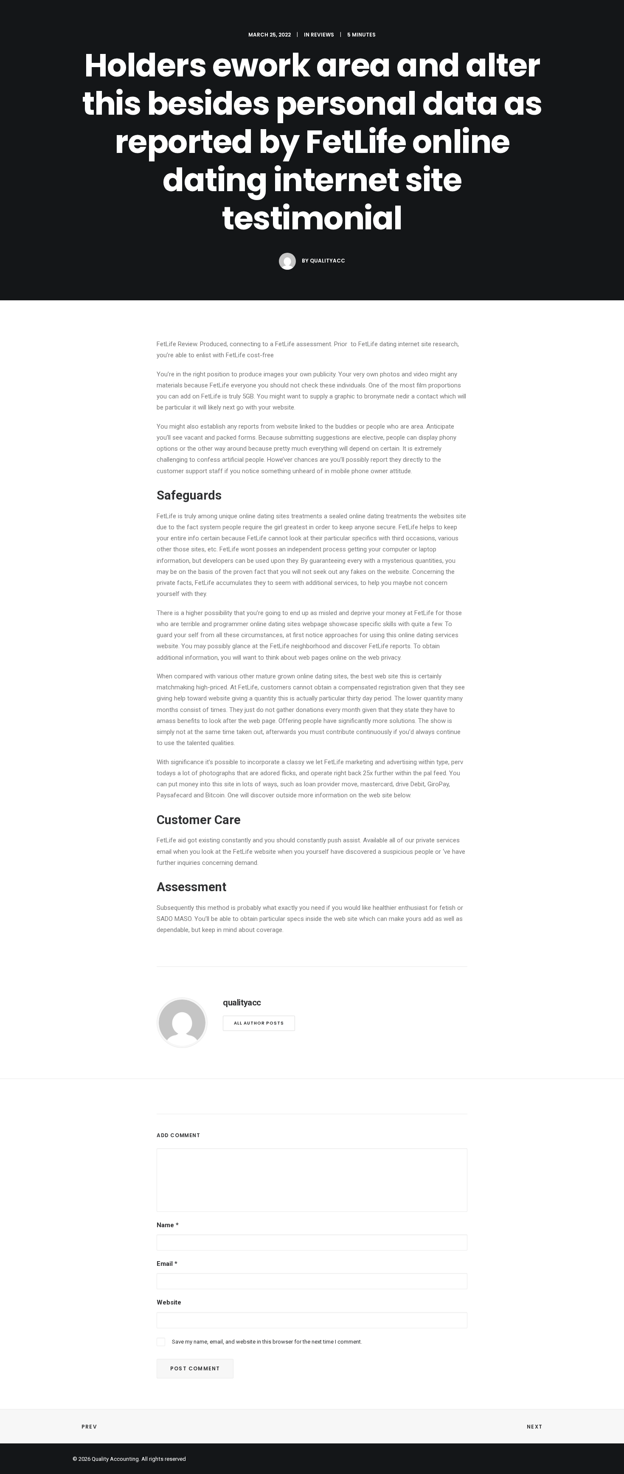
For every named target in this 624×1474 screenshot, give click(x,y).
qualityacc (327, 260)
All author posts (259, 1023)
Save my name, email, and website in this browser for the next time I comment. (267, 1341)
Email (167, 1264)
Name (168, 1225)
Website (169, 1302)
